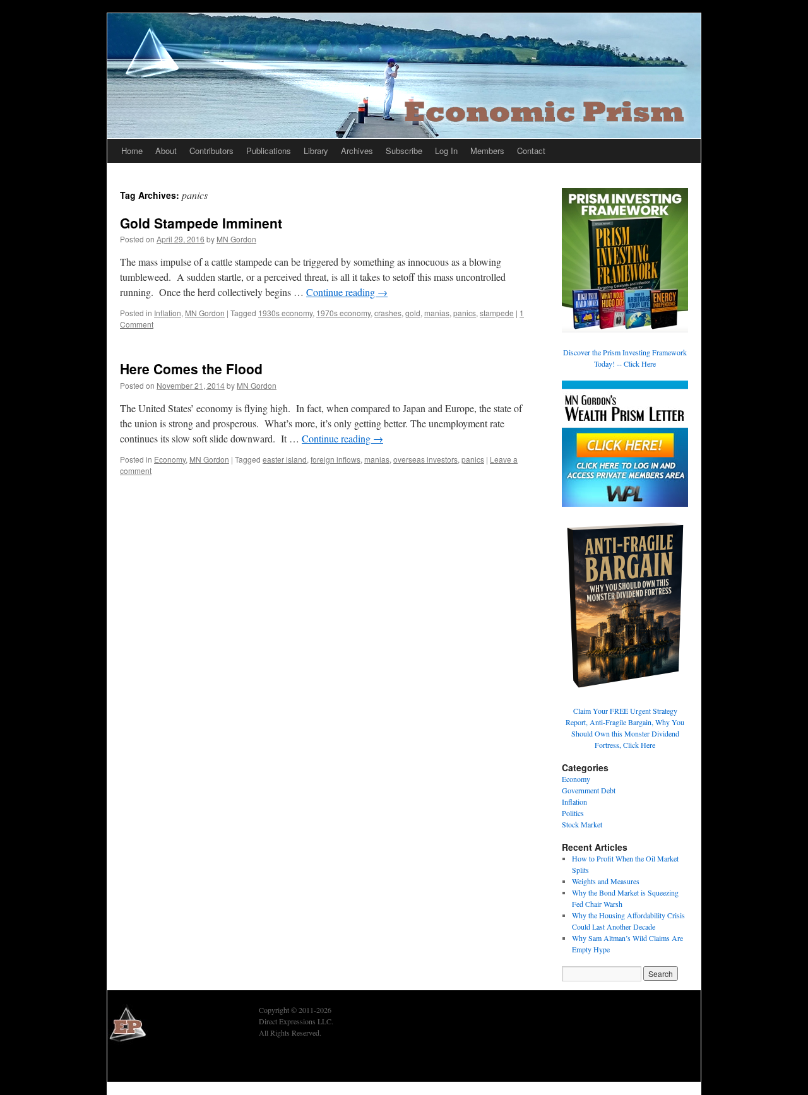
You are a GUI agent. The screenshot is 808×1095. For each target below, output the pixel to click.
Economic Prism (142, 1064)
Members (487, 151)
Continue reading (347, 292)
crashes (387, 312)
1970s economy (343, 312)
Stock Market (582, 824)
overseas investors (425, 459)
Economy (170, 459)
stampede (497, 312)
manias (436, 312)
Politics (573, 813)
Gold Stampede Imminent (201, 222)
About (166, 151)
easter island (285, 459)
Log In (446, 151)
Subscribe (404, 151)
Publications (268, 151)
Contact (531, 151)
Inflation (167, 312)
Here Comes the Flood (191, 368)
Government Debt (588, 790)
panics (464, 312)
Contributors (211, 151)
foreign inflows (335, 459)
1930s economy (285, 312)
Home (132, 151)
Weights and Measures (605, 881)
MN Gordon (236, 239)
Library (316, 151)
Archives (357, 151)
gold (412, 312)
